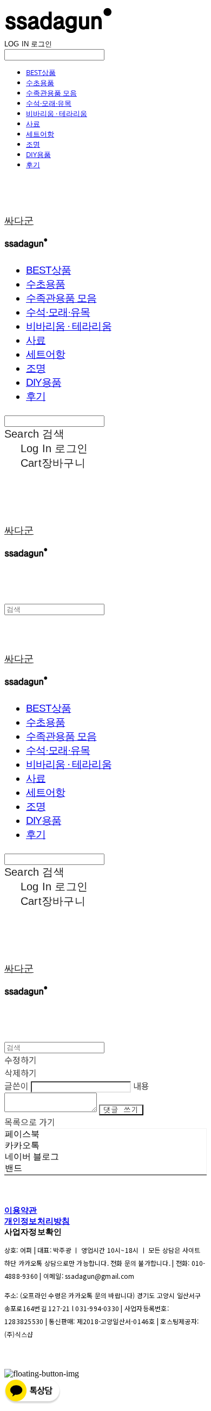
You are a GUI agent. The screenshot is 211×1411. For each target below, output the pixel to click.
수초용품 (40, 82)
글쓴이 (16, 1085)
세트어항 (40, 134)
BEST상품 (41, 72)
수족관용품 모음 (51, 93)
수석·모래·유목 (48, 103)
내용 (141, 1085)
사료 (33, 123)
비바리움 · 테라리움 (56, 113)
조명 (33, 144)
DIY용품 (38, 154)
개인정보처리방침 (37, 1221)
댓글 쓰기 (121, 1110)
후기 (33, 164)
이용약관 (20, 1210)
